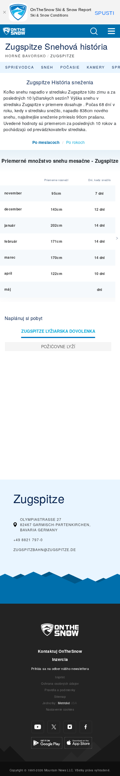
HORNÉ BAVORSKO (25, 55)
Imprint (60, 677)
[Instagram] (69, 727)
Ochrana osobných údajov (60, 683)
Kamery (96, 67)
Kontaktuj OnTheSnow (60, 651)
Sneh (47, 67)
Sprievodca (19, 67)
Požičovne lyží (58, 346)
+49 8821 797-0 (28, 539)
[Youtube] (37, 727)
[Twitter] (53, 727)
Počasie (70, 67)
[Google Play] (46, 742)
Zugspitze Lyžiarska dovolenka (58, 331)
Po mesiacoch (45, 142)
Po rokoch (75, 142)
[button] (94, 31)
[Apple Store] (78, 742)
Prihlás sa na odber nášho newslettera (60, 668)
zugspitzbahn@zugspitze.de (44, 549)
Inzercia (60, 659)
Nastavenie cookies (60, 709)
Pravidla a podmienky (60, 690)
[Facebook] (86, 727)
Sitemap (60, 696)
